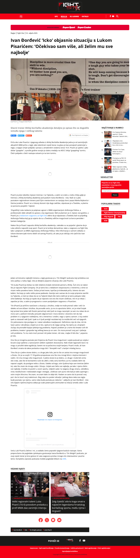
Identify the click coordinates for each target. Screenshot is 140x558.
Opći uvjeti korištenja (46, 548)
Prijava (115, 195)
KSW (105, 221)
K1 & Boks (74, 16)
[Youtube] (113, 16)
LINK (64, 459)
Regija (64, 16)
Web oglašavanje (90, 548)
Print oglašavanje (104, 548)
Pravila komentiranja (62, 548)
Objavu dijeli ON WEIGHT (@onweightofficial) (50, 444)
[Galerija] (70, 89)
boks (106, 209)
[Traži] (116, 16)
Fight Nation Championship (114, 213)
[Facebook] (110, 16)
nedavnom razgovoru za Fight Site (33, 215)
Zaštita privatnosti (77, 548)
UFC (56, 16)
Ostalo (85, 16)
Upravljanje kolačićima (70, 551)
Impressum (34, 548)
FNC (119, 217)
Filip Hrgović (108, 217)
